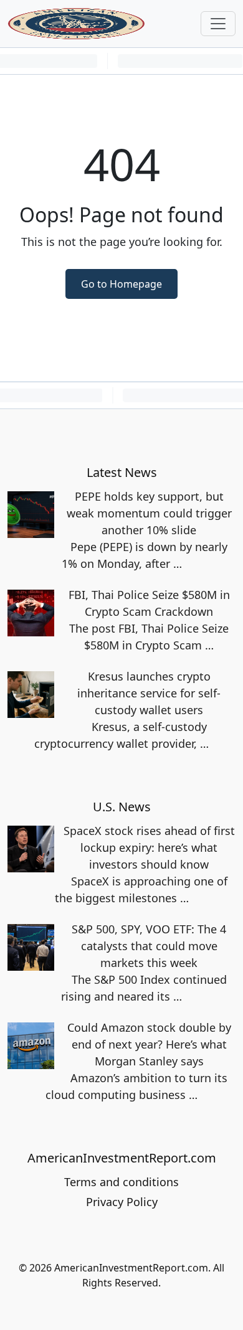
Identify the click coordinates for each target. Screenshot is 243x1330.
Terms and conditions (121, 1181)
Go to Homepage (121, 284)
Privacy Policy (122, 1201)
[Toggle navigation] (218, 23)
